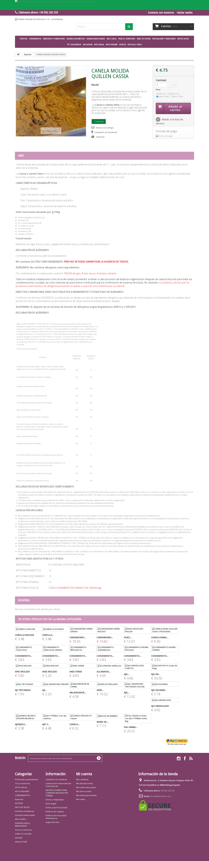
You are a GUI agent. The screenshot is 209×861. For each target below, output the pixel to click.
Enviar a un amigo (105, 127)
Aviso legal (51, 803)
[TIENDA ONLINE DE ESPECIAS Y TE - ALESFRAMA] (43, 25)
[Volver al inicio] (18, 54)
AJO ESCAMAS (158, 690)
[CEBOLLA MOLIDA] (28, 628)
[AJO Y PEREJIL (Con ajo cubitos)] (55, 717)
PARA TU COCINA (144, 38)
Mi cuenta (84, 774)
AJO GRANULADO (160, 706)
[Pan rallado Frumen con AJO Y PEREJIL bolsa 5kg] (137, 718)
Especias (23, 38)
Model (95, 84)
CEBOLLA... (48, 635)
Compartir (99, 121)
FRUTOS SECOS (183, 38)
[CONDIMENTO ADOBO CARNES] (164, 648)
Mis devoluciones (84, 783)
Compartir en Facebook (105, 132)
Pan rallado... (131, 727)
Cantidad (161, 80)
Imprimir (100, 136)
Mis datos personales (86, 795)
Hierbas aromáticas (76, 38)
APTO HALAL (99, 44)
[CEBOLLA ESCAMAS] (55, 628)
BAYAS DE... (102, 722)
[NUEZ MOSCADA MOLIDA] (137, 630)
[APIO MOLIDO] (28, 665)
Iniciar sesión (184, 12)
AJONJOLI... (21, 724)
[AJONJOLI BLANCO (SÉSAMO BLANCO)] (28, 717)
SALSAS (18, 837)
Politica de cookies (55, 811)
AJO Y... (45, 724)
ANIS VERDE (75, 671)
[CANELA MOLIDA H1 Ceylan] (83, 717)
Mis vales (80, 799)
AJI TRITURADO (23, 690)
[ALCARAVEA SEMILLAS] (110, 665)
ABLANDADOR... (77, 692)
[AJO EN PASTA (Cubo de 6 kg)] (164, 667)
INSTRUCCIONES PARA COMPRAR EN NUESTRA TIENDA (57, 793)
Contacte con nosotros (161, 12)
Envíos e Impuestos (55, 799)
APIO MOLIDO (22, 671)
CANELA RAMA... (159, 637)
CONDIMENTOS (35, 38)
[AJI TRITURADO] (28, 684)
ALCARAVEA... (104, 671)
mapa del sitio (52, 822)
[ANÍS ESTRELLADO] (110, 684)
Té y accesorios (74, 44)
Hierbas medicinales (95, 38)
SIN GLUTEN (88, 44)
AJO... (126, 674)
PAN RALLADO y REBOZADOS (164, 38)
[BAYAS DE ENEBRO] (110, 715)
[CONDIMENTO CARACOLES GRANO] (55, 648)
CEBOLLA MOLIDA (24, 635)
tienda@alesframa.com (160, 796)
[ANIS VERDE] (83, 665)
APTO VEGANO (112, 44)
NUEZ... (128, 637)
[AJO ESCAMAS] (164, 684)
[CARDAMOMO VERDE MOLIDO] (110, 630)
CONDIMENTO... (23, 656)
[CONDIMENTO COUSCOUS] (28, 648)
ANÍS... (100, 690)
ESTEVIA (122, 44)
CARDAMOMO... (77, 637)
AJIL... (127, 692)
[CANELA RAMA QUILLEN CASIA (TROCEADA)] (164, 630)
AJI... (44, 690)
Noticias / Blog (135, 44)
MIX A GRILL (112, 38)
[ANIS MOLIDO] (55, 665)
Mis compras (82, 779)
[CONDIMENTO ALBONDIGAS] (110, 648)
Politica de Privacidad (56, 807)
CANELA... (74, 724)
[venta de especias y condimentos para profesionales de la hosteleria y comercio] (104, 5)
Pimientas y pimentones (54, 38)
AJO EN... (155, 674)
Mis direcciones (83, 791)
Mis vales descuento (86, 787)
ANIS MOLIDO (49, 671)
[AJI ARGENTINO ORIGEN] (55, 684)
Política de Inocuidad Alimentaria (56, 817)
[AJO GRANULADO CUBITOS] (137, 667)
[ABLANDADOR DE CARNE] (83, 685)
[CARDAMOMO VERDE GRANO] (83, 630)
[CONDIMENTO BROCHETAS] (83, 648)
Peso (158, 89)
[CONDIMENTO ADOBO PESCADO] (137, 648)
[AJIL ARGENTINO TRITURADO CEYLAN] (137, 685)
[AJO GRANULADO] (164, 699)
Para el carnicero (126, 38)
